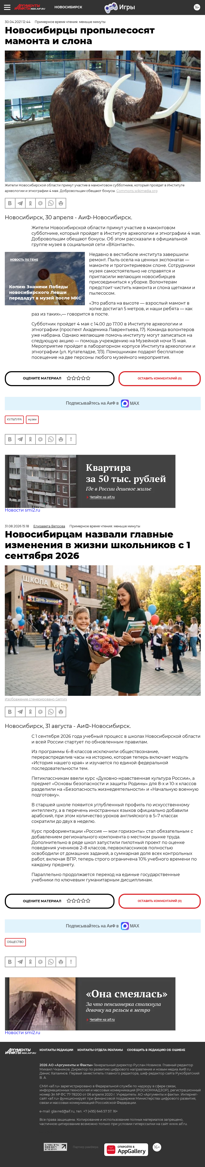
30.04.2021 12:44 (17, 22)
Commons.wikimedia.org (136, 191)
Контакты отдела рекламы (100, 1050)
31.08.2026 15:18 (17, 526)
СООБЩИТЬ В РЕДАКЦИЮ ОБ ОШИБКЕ (156, 1050)
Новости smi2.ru (22, 510)
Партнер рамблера (85, 1147)
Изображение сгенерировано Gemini (36, 699)
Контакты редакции (56, 1050)
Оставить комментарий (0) (160, 378)
